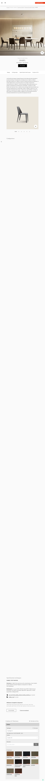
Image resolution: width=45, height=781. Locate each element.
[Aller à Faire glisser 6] (29, 131)
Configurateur (15, 72)
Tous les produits (21, 7)
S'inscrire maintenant (24, 710)
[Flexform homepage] (40, 3)
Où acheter (22, 65)
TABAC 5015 (9, 757)
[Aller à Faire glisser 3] (21, 131)
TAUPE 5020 (9, 774)
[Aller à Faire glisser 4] (24, 131)
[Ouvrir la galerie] (42, 52)
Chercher (9, 741)
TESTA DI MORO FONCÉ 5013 (18, 765)
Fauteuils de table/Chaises (30, 7)
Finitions (8, 724)
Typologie (9, 728)
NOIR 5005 (25, 757)
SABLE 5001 (9, 765)
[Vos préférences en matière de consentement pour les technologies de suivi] (43, 780)
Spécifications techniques (25, 72)
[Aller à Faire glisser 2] (18, 131)
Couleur (8, 735)
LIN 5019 (33, 765)
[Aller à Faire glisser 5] (26, 131)
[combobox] (22, 730)
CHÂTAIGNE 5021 (17, 775)
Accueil (8, 7)
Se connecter (11, 710)
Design (8, 72)
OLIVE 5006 (17, 757)
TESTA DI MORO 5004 (26, 765)
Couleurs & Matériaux (36, 72)
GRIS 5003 (33, 757)
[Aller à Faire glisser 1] (15, 131)
